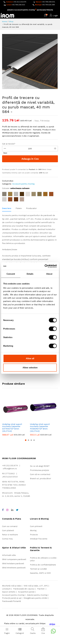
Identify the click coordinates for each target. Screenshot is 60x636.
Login (55, 15)
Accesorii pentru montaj (23, 184)
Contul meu (7, 539)
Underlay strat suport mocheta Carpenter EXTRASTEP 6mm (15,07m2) (12, 427)
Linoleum (6, 589)
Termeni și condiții (38, 569)
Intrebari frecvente (38, 539)
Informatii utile (9, 555)
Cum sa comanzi (9, 526)
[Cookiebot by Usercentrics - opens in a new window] (44, 266)
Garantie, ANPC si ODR (40, 573)
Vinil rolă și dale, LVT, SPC (36, 586)
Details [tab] (30, 274)
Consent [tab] (11, 274)
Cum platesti (8, 530)
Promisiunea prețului (39, 470)
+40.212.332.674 (19, 2)
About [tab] (49, 274)
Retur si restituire (10, 534)
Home (4, 22)
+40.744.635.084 (48, 5)
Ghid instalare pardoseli (13, 563)
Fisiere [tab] (19, 208)
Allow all (30, 358)
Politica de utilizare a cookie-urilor (43, 559)
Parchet (41, 589)
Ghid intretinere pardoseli (14, 567)
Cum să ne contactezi (40, 474)
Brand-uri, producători (40, 478)
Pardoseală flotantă (11, 601)
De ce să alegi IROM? (40, 466)
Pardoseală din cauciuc (24, 589)
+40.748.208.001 (48, 2)
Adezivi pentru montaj (37, 595)
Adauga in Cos (30, 158)
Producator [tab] (31, 208)
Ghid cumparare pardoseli (14, 559)
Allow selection (30, 367)
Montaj (33, 530)
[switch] (53, 329)
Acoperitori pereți (26, 592)
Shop (11, 22)
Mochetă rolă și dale (11, 586)
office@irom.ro (10, 468)
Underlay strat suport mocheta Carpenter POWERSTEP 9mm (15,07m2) (40, 427)
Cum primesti (36, 526)
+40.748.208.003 (18, 5)
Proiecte (34, 534)
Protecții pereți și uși (11, 598)
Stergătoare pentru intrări (35, 598)
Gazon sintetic (8, 592)
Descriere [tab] (6, 208)
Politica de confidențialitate (43, 565)
